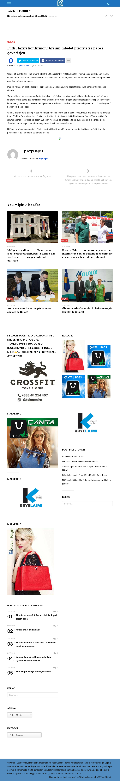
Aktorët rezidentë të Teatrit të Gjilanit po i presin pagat (32, 616)
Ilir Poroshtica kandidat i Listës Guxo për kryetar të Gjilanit (87, 310)
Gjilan (11, 41)
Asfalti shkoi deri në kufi (23, 630)
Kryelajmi (24, 65)
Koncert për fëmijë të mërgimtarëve (29, 671)
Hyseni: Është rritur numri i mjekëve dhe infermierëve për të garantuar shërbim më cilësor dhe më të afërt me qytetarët (87, 254)
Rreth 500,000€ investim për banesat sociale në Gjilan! (29, 310)
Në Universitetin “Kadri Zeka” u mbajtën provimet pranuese (31, 644)
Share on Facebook (55, 60)
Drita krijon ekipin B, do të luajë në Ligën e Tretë (84, 475)
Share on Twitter (30, 60)
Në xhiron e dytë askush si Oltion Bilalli (27, 15)
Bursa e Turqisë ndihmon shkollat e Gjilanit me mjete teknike (29, 658)
